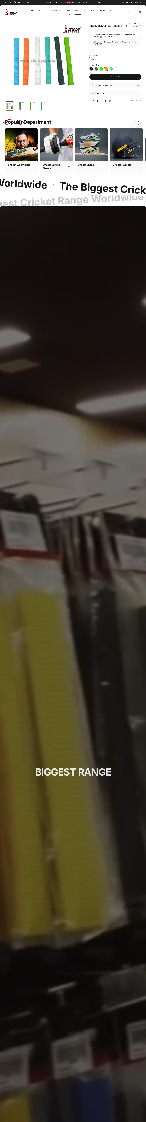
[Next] (77, 65)
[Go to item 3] (30, 106)
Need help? (137, 101)
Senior (93, 59)
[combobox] (131, 2)
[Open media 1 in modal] (43, 61)
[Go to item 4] (41, 106)
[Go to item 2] (19, 106)
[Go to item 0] (9, 106)
